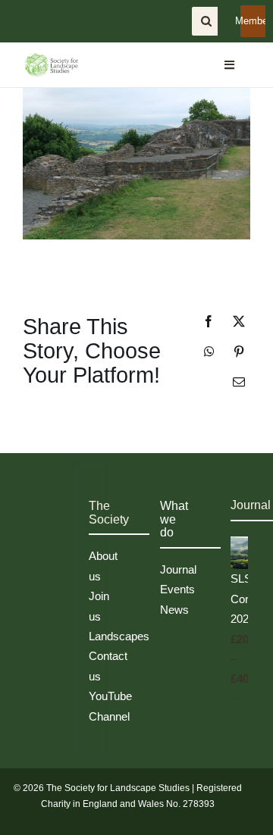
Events (177, 589)
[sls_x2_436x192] (51, 58)
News (174, 609)
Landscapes (119, 636)
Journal (178, 569)
